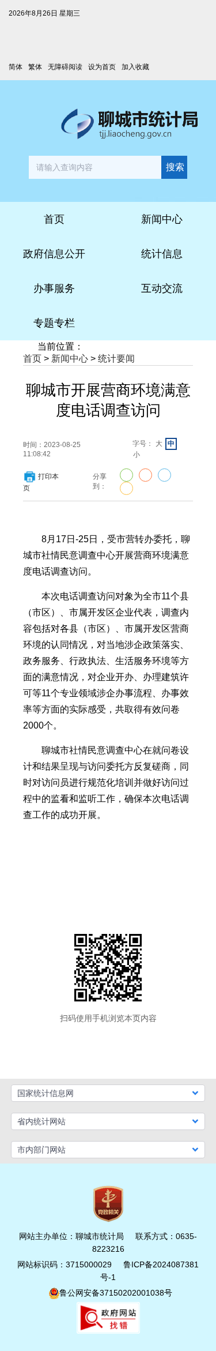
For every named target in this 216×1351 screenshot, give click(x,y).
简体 (15, 67)
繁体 (35, 67)
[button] (108, 1093)
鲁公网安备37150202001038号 (115, 1292)
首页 (32, 358)
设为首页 (102, 67)
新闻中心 (69, 358)
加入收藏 (135, 67)
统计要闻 (116, 358)
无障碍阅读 (65, 67)
